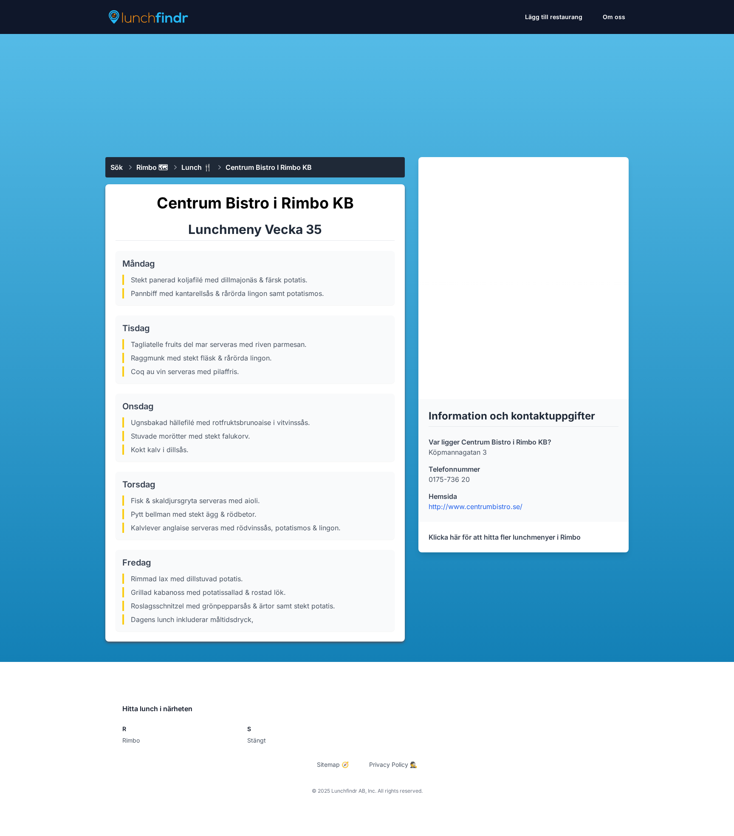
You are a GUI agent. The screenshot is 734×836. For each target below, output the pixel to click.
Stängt (256, 740)
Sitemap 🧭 (333, 764)
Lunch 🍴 (196, 167)
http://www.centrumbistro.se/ (475, 506)
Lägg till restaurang (553, 16)
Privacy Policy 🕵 (393, 764)
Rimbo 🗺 (152, 167)
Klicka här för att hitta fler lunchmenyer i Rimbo (505, 537)
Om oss (614, 16)
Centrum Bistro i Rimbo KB (269, 167)
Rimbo (131, 740)
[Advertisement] (367, 92)
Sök (116, 167)
